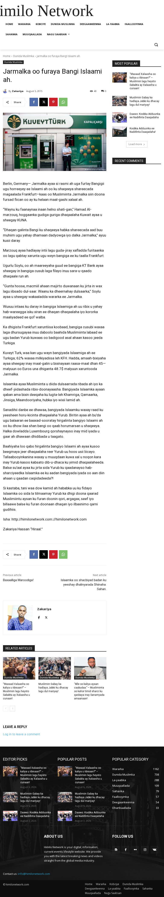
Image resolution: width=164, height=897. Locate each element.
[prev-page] (5, 708)
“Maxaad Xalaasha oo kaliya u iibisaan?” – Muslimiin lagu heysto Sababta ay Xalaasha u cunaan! (16, 691)
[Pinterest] (53, 102)
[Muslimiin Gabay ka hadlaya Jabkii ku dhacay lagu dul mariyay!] (54, 668)
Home (6, 56)
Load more (135, 144)
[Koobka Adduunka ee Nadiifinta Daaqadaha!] (119, 132)
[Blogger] (116, 849)
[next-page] (12, 708)
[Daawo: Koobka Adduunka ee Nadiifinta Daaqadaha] (119, 117)
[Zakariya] (6, 91)
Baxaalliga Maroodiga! (18, 580)
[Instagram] (145, 849)
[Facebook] (33, 102)
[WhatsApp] (63, 102)
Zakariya (17, 91)
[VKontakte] (154, 849)
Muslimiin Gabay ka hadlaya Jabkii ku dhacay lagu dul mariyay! (53, 688)
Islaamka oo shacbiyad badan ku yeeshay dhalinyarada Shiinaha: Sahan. (83, 584)
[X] (43, 102)
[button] (156, 45)
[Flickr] (135, 849)
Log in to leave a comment (21, 734)
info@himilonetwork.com (34, 874)
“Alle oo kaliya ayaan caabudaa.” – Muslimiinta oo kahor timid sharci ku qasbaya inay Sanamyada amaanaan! (89, 691)
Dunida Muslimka (23, 56)
